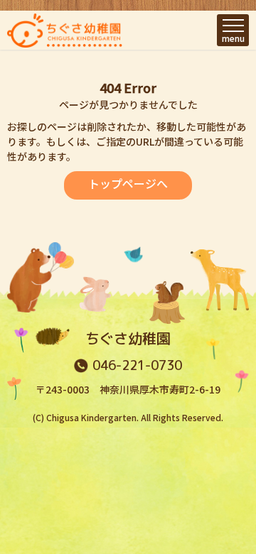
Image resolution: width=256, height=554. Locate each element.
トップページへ (128, 183)
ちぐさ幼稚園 (128, 338)
